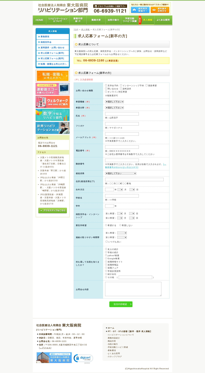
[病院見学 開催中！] (140, 12)
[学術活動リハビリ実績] (130, 24)
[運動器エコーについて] (53, 94)
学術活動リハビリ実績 (118, 347)
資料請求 (126, 89)
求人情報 (85, 29)
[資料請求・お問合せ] (159, 12)
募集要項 (45, 36)
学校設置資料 (114, 271)
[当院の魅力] (113, 24)
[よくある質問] (163, 24)
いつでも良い (114, 242)
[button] (83, 359)
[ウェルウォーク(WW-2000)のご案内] (53, 107)
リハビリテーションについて (121, 335)
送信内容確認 (120, 304)
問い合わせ (113, 89)
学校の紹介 (113, 252)
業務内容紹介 (114, 338)
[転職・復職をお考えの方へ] (53, 81)
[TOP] (39, 24)
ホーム (111, 328)
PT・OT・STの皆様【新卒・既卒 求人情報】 (130, 331)
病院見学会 (46, 42)
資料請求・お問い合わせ (52, 47)
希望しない (127, 225)
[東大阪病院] (54, 363)
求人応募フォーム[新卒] (52, 53)
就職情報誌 (113, 265)
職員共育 (112, 341)
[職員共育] (96, 24)
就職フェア (113, 268)
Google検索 (113, 258)
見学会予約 (113, 85)
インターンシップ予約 (133, 85)
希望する (111, 225)
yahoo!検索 (113, 255)
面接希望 (152, 85)
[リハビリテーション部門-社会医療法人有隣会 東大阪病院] (63, 13)
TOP (76, 29)
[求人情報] (147, 24)
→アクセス (45, 348)
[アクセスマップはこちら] (52, 213)
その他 (110, 277)
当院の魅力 (113, 344)
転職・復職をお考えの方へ (54, 64)
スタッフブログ (115, 356)
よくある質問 (114, 353)
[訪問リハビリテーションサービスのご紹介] (53, 133)
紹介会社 (111, 274)
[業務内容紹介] (78, 24)
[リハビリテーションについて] (58, 24)
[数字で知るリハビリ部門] (53, 120)
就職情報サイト (115, 262)
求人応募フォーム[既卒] (52, 58)
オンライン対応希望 (117, 92)
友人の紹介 (113, 249)
